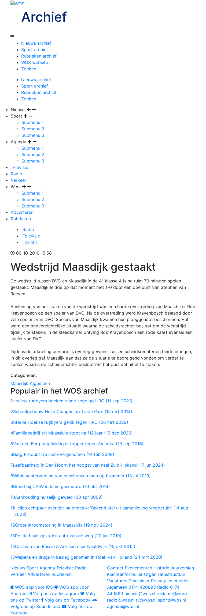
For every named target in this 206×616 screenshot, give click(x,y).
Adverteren (22, 212)
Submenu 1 (32, 122)
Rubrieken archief (39, 56)
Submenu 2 (32, 128)
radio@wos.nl (120, 600)
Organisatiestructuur (164, 574)
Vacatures (117, 580)
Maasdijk (19, 383)
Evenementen (138, 567)
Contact (115, 567)
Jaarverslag (182, 567)
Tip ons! (30, 242)
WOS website (34, 62)
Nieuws (17, 567)
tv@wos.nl (146, 600)
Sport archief (34, 49)
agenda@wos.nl (123, 606)
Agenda (47, 567)
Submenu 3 (32, 135)
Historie (161, 567)
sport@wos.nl (172, 600)
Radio (16, 173)
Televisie (19, 167)
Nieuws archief (36, 43)
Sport (32, 567)
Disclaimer (139, 580)
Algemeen (40, 383)
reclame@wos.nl (173, 593)
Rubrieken (21, 218)
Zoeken (28, 68)
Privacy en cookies (170, 580)
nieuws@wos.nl (139, 593)
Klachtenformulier (125, 574)
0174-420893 (131, 587)
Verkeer (18, 180)
